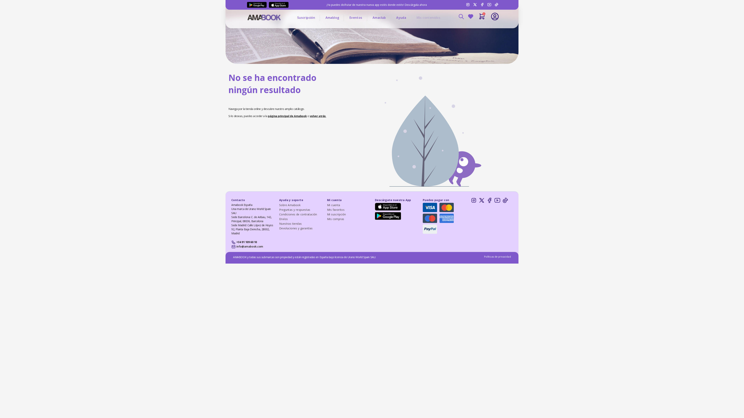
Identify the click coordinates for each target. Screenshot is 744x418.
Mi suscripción (336, 214)
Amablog (332, 17)
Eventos (356, 17)
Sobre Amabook (290, 205)
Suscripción (306, 17)
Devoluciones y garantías (296, 228)
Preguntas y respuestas (294, 210)
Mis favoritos (335, 210)
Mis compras (335, 219)
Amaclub (379, 17)
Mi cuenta (333, 205)
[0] (482, 18)
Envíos (283, 219)
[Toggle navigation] (478, 27)
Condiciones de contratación (298, 214)
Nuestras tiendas (290, 223)
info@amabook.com (249, 246)
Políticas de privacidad (497, 256)
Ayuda (401, 17)
